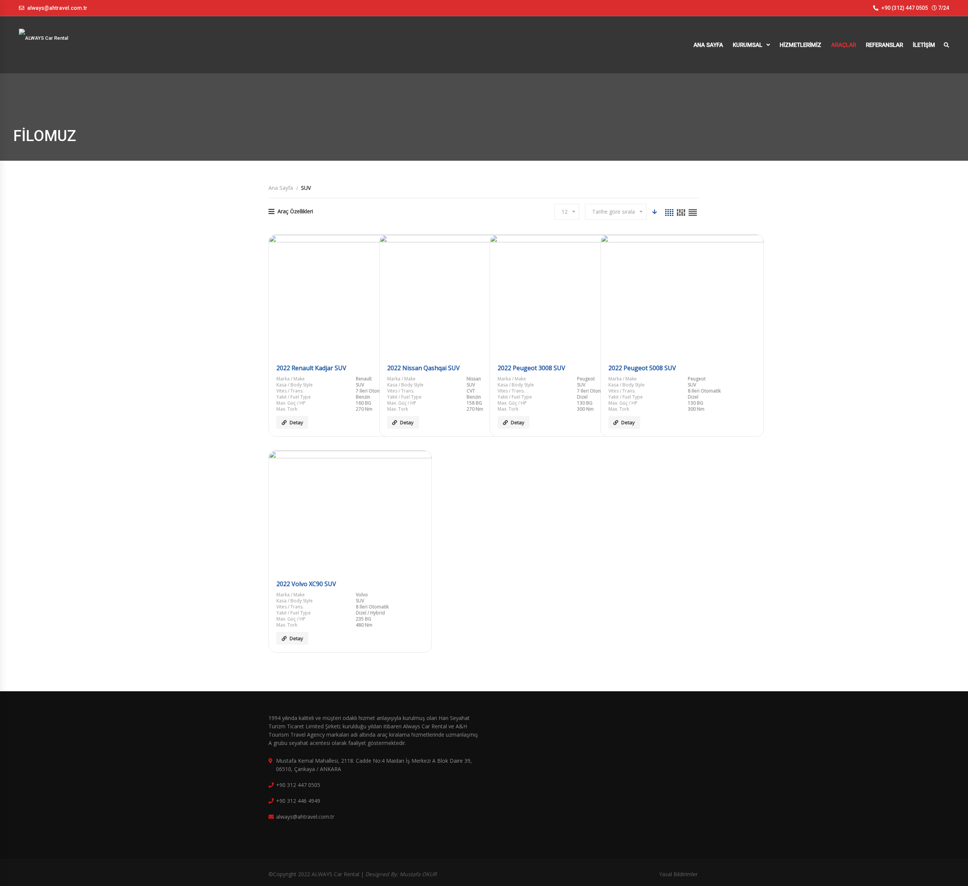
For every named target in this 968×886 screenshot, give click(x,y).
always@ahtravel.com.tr (57, 8)
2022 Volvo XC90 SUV (306, 584)
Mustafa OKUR (418, 874)
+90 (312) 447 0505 (904, 8)
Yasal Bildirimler (678, 874)
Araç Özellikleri (295, 211)
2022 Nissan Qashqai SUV (423, 368)
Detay (296, 422)
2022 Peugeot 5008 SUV (642, 368)
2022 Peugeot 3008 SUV (531, 368)
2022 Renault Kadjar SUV (311, 368)
